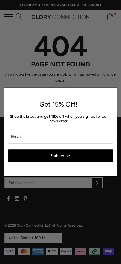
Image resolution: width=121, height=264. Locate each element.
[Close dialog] (114, 91)
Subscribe (60, 155)
